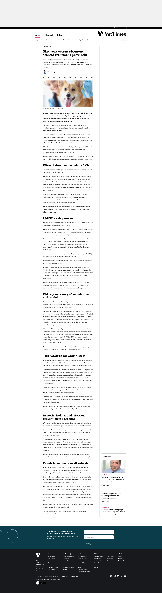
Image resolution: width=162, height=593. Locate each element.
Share (90, 72)
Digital (79, 567)
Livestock (53, 40)
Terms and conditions (42, 576)
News (37, 35)
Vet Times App (40, 564)
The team (38, 562)
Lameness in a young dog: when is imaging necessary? (113, 510)
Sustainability (81, 563)
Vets (36, 40)
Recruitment (39, 569)
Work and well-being (75, 40)
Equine (60, 40)
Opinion (65, 569)
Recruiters (110, 558)
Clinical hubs (97, 558)
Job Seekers (110, 556)
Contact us (39, 571)
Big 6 (79, 561)
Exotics (96, 567)
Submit (87, 543)
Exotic (65, 40)
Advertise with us (40, 566)
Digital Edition (122, 561)
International (86, 40)
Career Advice (111, 561)
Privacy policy (74, 576)
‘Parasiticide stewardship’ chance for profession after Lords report (113, 479)
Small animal (45, 40)
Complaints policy (54, 576)
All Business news (82, 556)
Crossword (121, 563)
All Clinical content (99, 556)
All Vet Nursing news (68, 556)
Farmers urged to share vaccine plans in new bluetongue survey (111, 495)
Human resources (82, 558)
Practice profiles (82, 569)
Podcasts (121, 558)
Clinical (48, 35)
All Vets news (51, 556)
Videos (120, 556)
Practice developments (84, 571)
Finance (80, 565)
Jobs (59, 35)
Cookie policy (65, 576)
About (37, 560)
